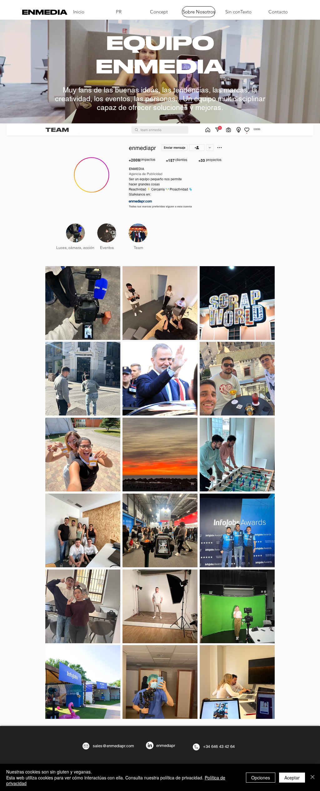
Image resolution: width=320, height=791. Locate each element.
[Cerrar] (312, 777)
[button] (218, 129)
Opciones (260, 777)
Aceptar (292, 777)
